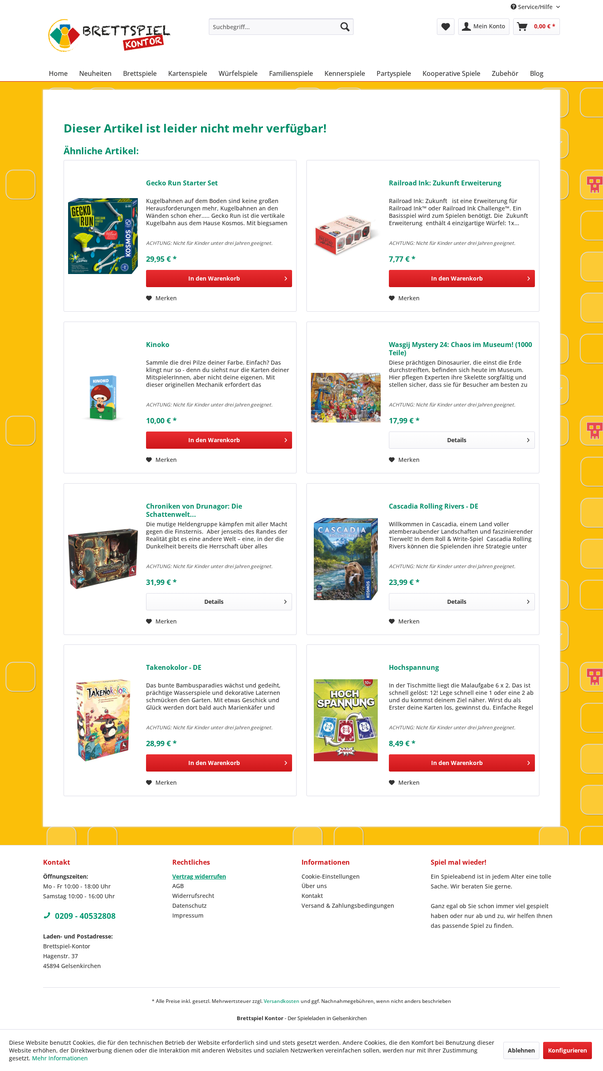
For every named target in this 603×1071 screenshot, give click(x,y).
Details (456, 440)
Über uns (314, 886)
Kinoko (157, 344)
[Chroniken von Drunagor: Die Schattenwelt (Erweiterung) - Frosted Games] (103, 559)
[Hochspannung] (346, 720)
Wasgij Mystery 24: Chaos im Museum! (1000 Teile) (460, 348)
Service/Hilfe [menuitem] (535, 7)
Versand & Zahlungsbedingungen (348, 905)
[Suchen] (345, 26)
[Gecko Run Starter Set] (103, 236)
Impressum (187, 915)
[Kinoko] (103, 397)
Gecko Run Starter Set (182, 183)
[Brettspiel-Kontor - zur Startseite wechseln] (109, 40)
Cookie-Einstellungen (331, 876)
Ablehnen (521, 1050)
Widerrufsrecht (193, 896)
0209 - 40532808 (85, 916)
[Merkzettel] (446, 26)
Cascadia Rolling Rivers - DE (433, 506)
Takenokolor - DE (173, 667)
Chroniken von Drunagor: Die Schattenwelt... (194, 510)
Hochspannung (414, 667)
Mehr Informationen (60, 1058)
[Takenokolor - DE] (103, 720)
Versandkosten (281, 1001)
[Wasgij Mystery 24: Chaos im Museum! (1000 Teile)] (346, 397)
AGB (178, 886)
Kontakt (312, 896)
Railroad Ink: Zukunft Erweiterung (445, 183)
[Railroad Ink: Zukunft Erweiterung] (346, 236)
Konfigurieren (567, 1050)
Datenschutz (189, 905)
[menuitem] (281, 26)
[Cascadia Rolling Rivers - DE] (346, 559)
